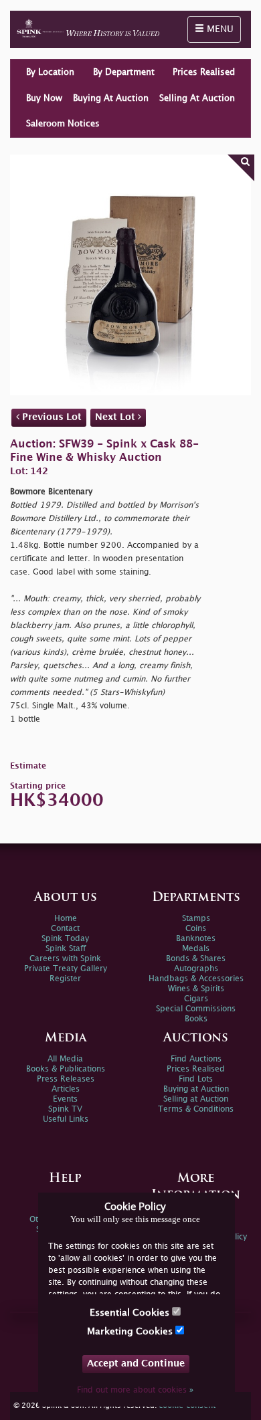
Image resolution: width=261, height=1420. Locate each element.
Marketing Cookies (131, 1331)
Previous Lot (50, 417)
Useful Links (65, 1119)
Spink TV (65, 1109)
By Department (124, 72)
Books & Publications (65, 1069)
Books (196, 1019)
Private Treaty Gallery (65, 969)
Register (65, 979)
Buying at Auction (196, 1089)
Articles (66, 1089)
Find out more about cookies (135, 1390)
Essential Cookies (131, 1312)
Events (65, 1099)
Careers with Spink (65, 958)
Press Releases (65, 1079)
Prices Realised (204, 72)
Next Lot (116, 417)
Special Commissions (196, 1009)
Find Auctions (196, 1059)
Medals (195, 948)
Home (65, 918)
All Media (65, 1059)
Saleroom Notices (63, 124)
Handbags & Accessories (196, 979)
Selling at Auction (195, 1099)
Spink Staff (66, 948)
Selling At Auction (197, 98)
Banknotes (195, 938)
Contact (65, 928)
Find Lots (196, 1079)
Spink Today (65, 938)
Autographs (196, 969)
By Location (50, 72)
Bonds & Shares (196, 958)
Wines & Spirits (196, 989)
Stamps (196, 918)
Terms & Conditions (196, 1109)
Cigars (196, 999)
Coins (195, 928)
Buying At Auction (111, 98)
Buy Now (44, 98)
